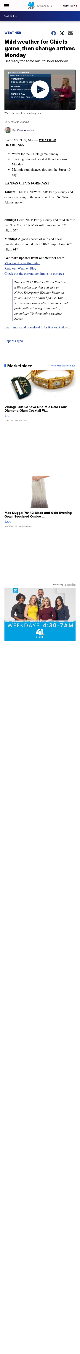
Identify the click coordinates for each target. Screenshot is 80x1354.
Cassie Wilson (26, 130)
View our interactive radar (22, 263)
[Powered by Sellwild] (70, 584)
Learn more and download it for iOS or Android (36, 327)
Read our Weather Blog (20, 268)
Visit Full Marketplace (63, 365)
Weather (12, 33)
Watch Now (69, 6)
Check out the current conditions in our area (34, 273)
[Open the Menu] (6, 5)
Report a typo (13, 340)
